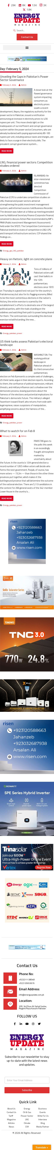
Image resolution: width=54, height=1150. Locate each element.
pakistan (20, 250)
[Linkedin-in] (21, 1024)
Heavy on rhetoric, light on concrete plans (26, 259)
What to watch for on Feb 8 (17, 431)
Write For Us (43, 1115)
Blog (43, 1123)
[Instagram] (33, 1024)
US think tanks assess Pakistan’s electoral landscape (26, 343)
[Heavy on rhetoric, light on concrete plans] (16, 269)
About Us (11, 1108)
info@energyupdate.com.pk (31, 994)
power (19, 333)
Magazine (11, 1119)
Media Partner (42, 1126)
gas (10, 250)
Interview (42, 1119)
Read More (7, 150)
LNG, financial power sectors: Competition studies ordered (26, 164)
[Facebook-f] (14, 1024)
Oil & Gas (27, 1112)
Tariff (11, 1115)
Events (43, 1112)
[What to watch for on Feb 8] (16, 441)
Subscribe (27, 1090)
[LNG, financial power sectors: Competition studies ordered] (16, 175)
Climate (27, 1123)
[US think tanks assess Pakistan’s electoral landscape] (16, 355)
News (11, 1126)
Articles (11, 1123)
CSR (27, 1126)
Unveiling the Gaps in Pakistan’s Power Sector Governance (24, 78)
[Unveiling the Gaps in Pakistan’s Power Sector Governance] (16, 90)
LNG (14, 250)
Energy (6, 250)
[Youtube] (27, 1024)
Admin (23, 84)
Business (42, 1108)
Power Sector (27, 1115)
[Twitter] (39, 1024)
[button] (27, 47)
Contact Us (11, 1112)
